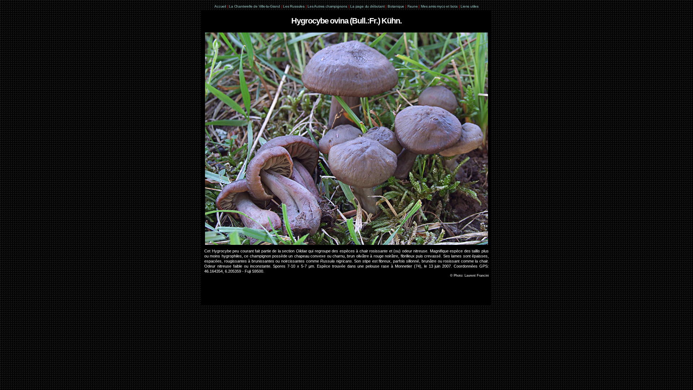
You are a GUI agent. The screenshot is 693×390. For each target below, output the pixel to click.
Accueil (220, 6)
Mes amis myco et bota (439, 6)
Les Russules (294, 6)
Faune (412, 6)
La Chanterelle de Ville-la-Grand (255, 6)
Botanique (396, 6)
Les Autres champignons (327, 6)
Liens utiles (470, 6)
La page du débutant (367, 6)
